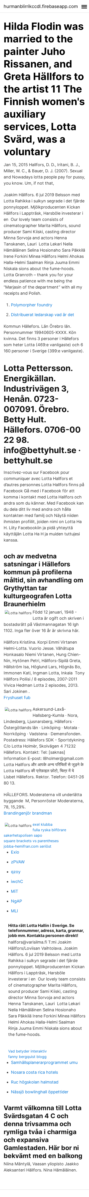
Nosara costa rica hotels (34, 1072)
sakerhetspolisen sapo (23, 835)
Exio (15, 852)
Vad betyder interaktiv (27, 1051)
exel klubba (42, 824)
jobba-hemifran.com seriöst (27, 846)
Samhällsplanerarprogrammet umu (44, 1062)
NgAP (16, 901)
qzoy (16, 871)
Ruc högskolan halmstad (34, 1082)
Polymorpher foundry (31, 304)
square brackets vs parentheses (31, 840)
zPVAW (18, 861)
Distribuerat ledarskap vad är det (42, 314)
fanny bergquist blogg (27, 1056)
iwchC (17, 881)
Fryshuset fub (17, 697)
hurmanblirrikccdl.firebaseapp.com (41, 6)
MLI (14, 910)
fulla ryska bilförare (49, 830)
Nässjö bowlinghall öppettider (39, 1091)
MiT (14, 891)
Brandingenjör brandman (28, 813)
